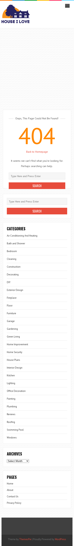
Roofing (11, 422)
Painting (11, 398)
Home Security (14, 352)
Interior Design (14, 367)
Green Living (13, 336)
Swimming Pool (15, 429)
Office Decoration (16, 391)
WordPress (60, 539)
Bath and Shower (16, 243)
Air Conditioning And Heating (22, 235)
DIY (8, 282)
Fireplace (12, 297)
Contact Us (12, 496)
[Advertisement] (37, 67)
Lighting (11, 383)
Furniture (11, 313)
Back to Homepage (37, 151)
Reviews (11, 414)
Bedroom (12, 251)
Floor (10, 305)
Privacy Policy (14, 503)
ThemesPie (25, 539)
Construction (13, 266)
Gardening (12, 328)
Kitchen (11, 375)
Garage (11, 321)
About (10, 490)
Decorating (13, 274)
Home (10, 483)
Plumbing (12, 406)
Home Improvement (17, 344)
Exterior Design (15, 290)
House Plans (13, 360)
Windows (12, 437)
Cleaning (11, 259)
